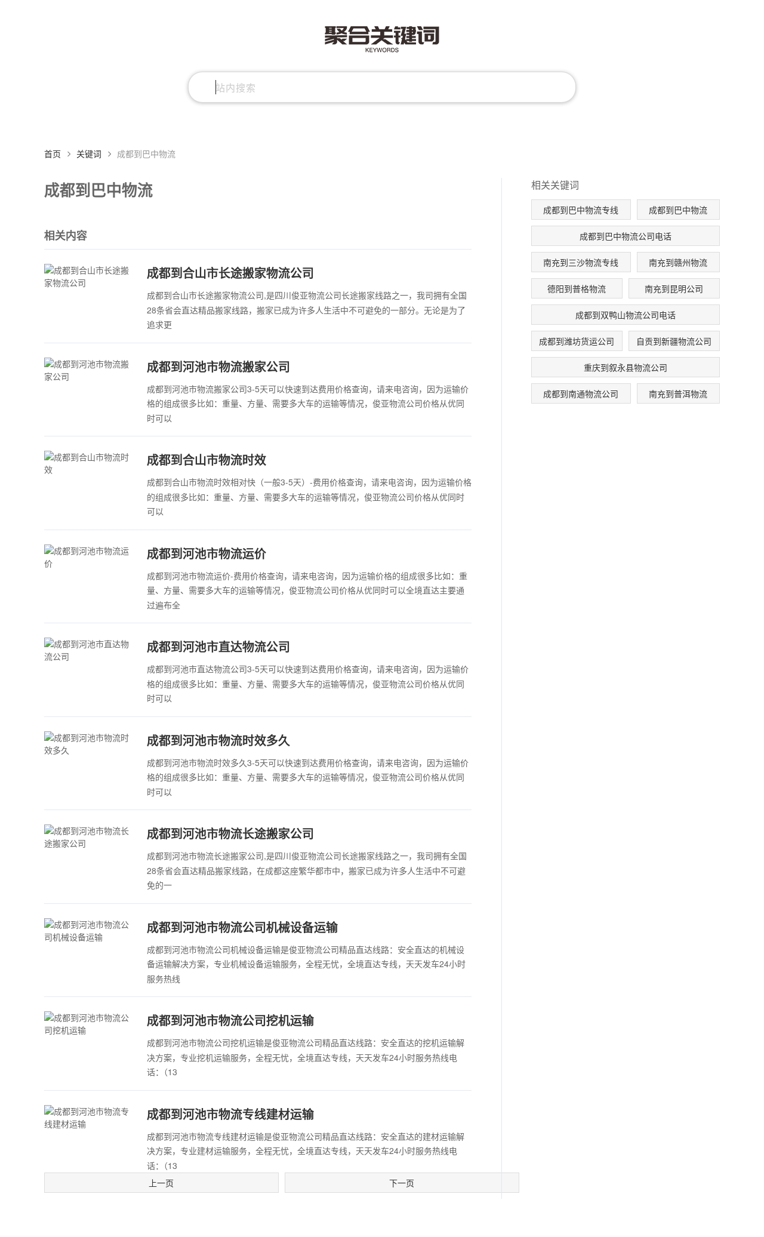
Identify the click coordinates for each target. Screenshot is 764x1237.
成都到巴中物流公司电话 (625, 236)
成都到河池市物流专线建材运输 (230, 1113)
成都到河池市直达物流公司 (218, 646)
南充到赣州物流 (678, 262)
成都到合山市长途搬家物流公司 (230, 272)
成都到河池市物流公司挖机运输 (230, 1020)
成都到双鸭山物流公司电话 (625, 315)
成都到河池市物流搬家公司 (218, 366)
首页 (52, 153)
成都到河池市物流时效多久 (218, 740)
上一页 (161, 1183)
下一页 (401, 1183)
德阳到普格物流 (576, 288)
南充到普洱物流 (678, 393)
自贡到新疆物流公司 (673, 341)
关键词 (88, 153)
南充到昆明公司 (674, 288)
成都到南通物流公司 (580, 393)
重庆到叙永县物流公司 (625, 367)
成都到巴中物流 (678, 210)
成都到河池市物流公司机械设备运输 (242, 927)
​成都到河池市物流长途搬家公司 (230, 833)
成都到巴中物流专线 (580, 210)
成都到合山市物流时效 (206, 459)
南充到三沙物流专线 (580, 262)
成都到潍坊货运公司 (576, 341)
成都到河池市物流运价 (206, 553)
